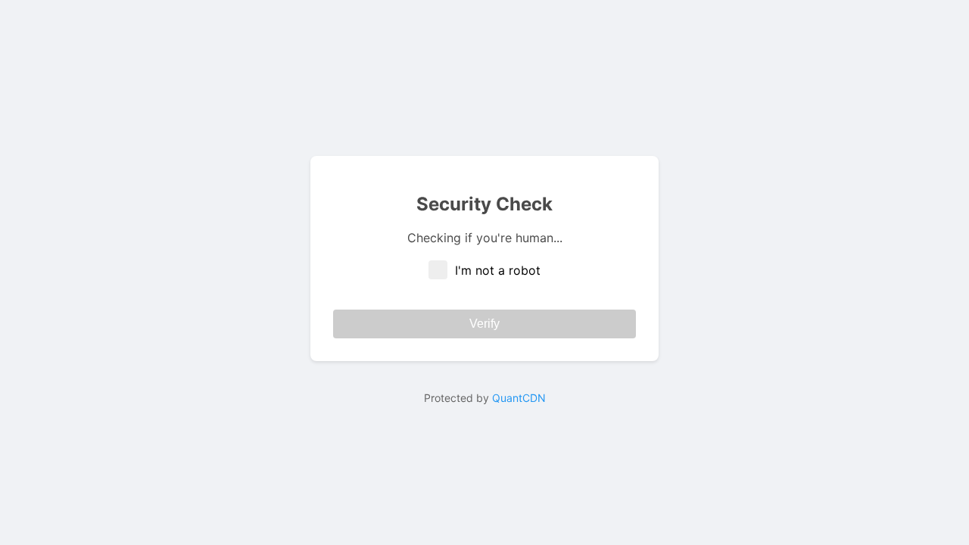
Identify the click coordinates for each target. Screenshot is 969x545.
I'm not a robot (498, 270)
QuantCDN (519, 397)
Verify (484, 323)
